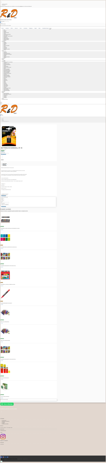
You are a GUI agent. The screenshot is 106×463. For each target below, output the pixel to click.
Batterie (5, 57)
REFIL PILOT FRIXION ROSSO (5, 340)
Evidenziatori (6, 80)
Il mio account (4, 420)
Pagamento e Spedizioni (5, 421)
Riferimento (3, 149)
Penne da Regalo (6, 93)
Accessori (5, 96)
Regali (3, 92)
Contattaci (20, 6)
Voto (2, 201)
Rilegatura (3, 91)
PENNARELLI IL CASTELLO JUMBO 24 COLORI (8, 284)
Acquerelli (5, 83)
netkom (5, 459)
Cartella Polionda (6, 32)
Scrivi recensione (3, 195)
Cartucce (3, 58)
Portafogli (5, 97)
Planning (5, 43)
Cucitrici (5, 65)
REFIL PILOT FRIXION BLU (5, 321)
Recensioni (4, 165)
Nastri (3, 98)
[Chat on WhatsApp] (7, 405)
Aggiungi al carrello (3, 154)
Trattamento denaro (7, 56)
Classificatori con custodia (7, 54)
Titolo (2, 199)
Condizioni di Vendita (5, 423)
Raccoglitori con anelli (7, 70)
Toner (3, 59)
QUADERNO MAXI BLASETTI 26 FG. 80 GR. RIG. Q (8, 265)
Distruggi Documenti (7, 53)
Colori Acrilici (6, 35)
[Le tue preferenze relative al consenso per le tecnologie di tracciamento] (1, 461)
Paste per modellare (7, 71)
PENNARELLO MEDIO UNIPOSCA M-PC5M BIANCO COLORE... (10, 228)
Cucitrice (5, 51)
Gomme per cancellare (7, 76)
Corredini (5, 30)
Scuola (50, 28)
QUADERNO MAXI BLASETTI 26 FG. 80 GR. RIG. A (8, 359)
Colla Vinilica (5, 86)
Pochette (5, 95)
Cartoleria (3, 41)
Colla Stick (5, 79)
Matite (5, 44)
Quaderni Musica (6, 39)
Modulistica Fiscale (5, 99)
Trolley (5, 33)
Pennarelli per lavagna (7, 64)
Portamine (5, 47)
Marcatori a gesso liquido (7, 67)
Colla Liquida (5, 84)
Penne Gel (5, 77)
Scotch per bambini (7, 69)
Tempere (5, 87)
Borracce (5, 40)
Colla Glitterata (6, 85)
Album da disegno (6, 38)
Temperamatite (6, 66)
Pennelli (5, 82)
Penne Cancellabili (6, 45)
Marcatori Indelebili (6, 63)
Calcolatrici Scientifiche (7, 34)
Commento (3, 203)
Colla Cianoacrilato (6, 89)
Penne (5, 46)
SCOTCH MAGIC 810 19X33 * (5, 396)
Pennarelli (5, 48)
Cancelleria (3, 61)
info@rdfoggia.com (3, 430)
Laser (4, 60)
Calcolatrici (5, 52)
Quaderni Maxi (6, 37)
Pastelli (5, 31)
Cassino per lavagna (7, 90)
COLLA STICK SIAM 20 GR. (5, 377)
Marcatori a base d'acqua (7, 73)
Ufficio (3, 50)
